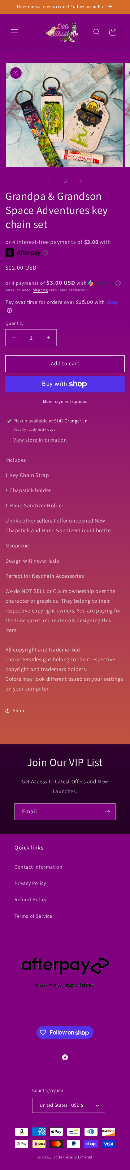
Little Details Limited (72, 1157)
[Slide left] (49, 181)
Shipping (40, 290)
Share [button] (19, 710)
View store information (40, 439)
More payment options (65, 401)
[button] (14, 32)
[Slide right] (81, 181)
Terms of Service (33, 916)
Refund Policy (30, 899)
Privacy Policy (30, 883)
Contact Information (38, 867)
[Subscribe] (107, 811)
